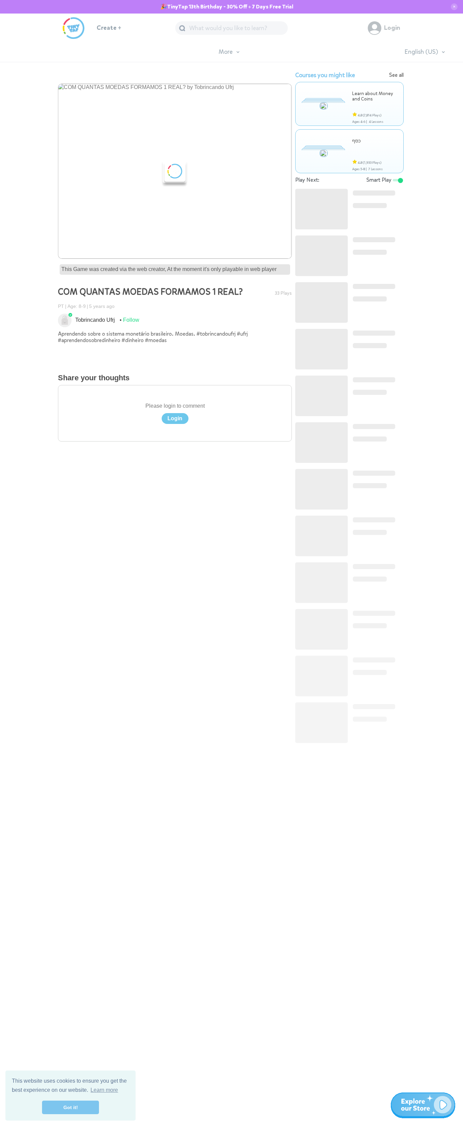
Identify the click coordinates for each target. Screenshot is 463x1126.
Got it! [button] (70, 1107)
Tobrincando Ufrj (95, 320)
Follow (131, 320)
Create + (109, 28)
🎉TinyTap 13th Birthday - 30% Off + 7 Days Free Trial (226, 6)
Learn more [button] (104, 1090)
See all (396, 74)
